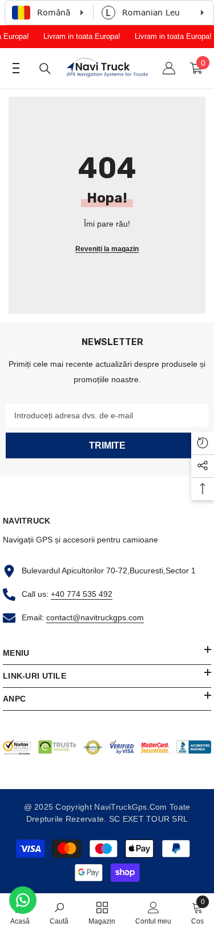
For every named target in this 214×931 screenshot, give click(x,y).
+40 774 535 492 (81, 594)
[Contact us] (23, 900)
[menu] (12, 68)
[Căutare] (45, 69)
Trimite (107, 445)
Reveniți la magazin (107, 249)
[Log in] (169, 68)
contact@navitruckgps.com (95, 617)
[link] (59, 912)
